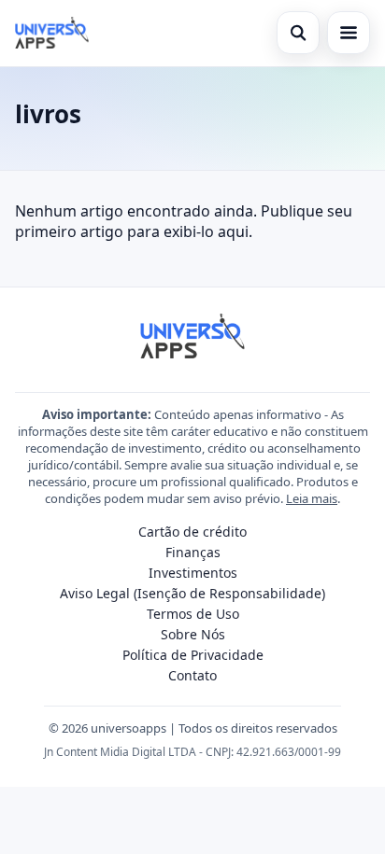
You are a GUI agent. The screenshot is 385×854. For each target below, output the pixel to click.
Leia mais (311, 498)
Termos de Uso (193, 614)
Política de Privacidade (193, 655)
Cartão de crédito (192, 531)
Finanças (193, 552)
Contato (192, 675)
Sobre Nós (193, 634)
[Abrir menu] (348, 32)
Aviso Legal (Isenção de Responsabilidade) (192, 593)
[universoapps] (52, 33)
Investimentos (193, 572)
